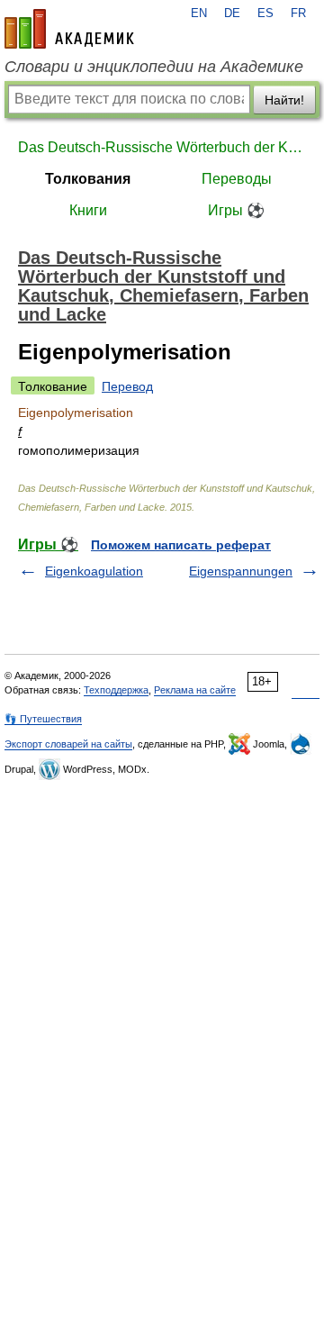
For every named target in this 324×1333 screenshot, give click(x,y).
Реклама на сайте (195, 690)
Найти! (284, 100)
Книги (88, 210)
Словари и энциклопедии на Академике (153, 67)
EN (199, 13)
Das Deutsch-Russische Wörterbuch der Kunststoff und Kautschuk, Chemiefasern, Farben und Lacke (162, 147)
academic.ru (69, 29)
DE (232, 13)
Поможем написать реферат (181, 545)
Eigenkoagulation (94, 571)
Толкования (87, 178)
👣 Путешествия (43, 718)
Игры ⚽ (236, 210)
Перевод (127, 386)
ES (265, 13)
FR (298, 13)
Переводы (237, 178)
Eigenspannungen (240, 571)
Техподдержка (116, 690)
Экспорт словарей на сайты (68, 744)
